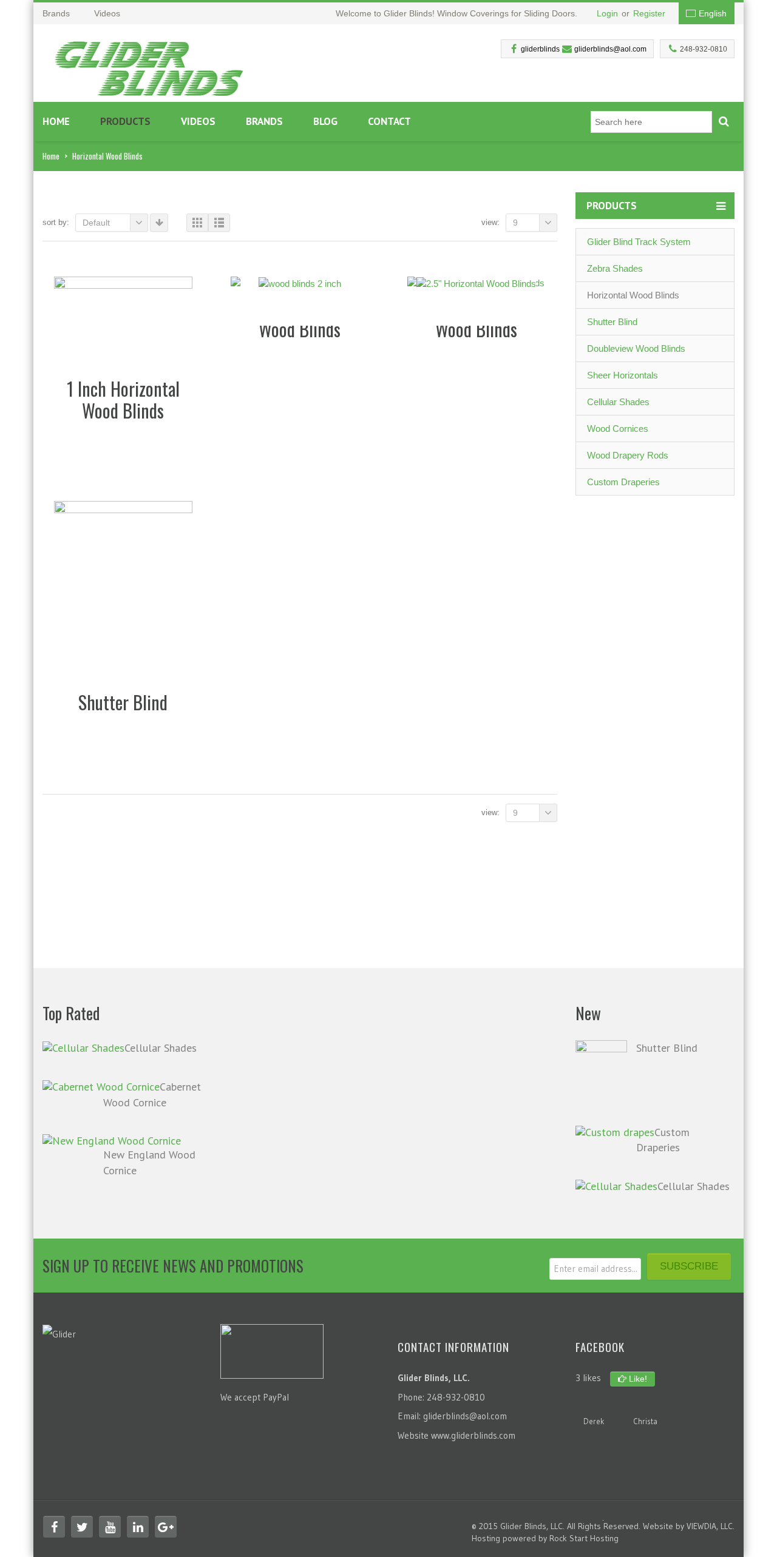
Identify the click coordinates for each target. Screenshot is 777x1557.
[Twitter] (82, 1527)
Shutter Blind (612, 322)
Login (607, 13)
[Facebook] (54, 1527)
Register (649, 13)
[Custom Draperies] (614, 1131)
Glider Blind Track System (639, 242)
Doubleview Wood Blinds (636, 348)
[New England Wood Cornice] (111, 1140)
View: (490, 222)
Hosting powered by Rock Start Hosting (545, 1538)
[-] (150, 65)
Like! (636, 1379)
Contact (389, 121)
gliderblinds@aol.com (610, 49)
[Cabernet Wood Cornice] (101, 1086)
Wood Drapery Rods (627, 455)
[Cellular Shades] (83, 1047)
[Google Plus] (166, 1527)
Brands (264, 121)
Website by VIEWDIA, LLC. (689, 1526)
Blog (325, 121)
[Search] (724, 122)
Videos (198, 121)
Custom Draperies (623, 482)
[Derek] (593, 1405)
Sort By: (55, 222)
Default (96, 222)
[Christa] (645, 1405)
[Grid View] (197, 223)
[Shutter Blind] (601, 1074)
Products (125, 121)
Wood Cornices (617, 428)
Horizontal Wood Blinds (633, 295)
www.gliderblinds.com (473, 1435)
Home (56, 121)
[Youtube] (110, 1527)
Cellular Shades (618, 402)
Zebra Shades (615, 268)
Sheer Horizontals (622, 375)
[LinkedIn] (138, 1527)
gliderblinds (540, 49)
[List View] (219, 223)
